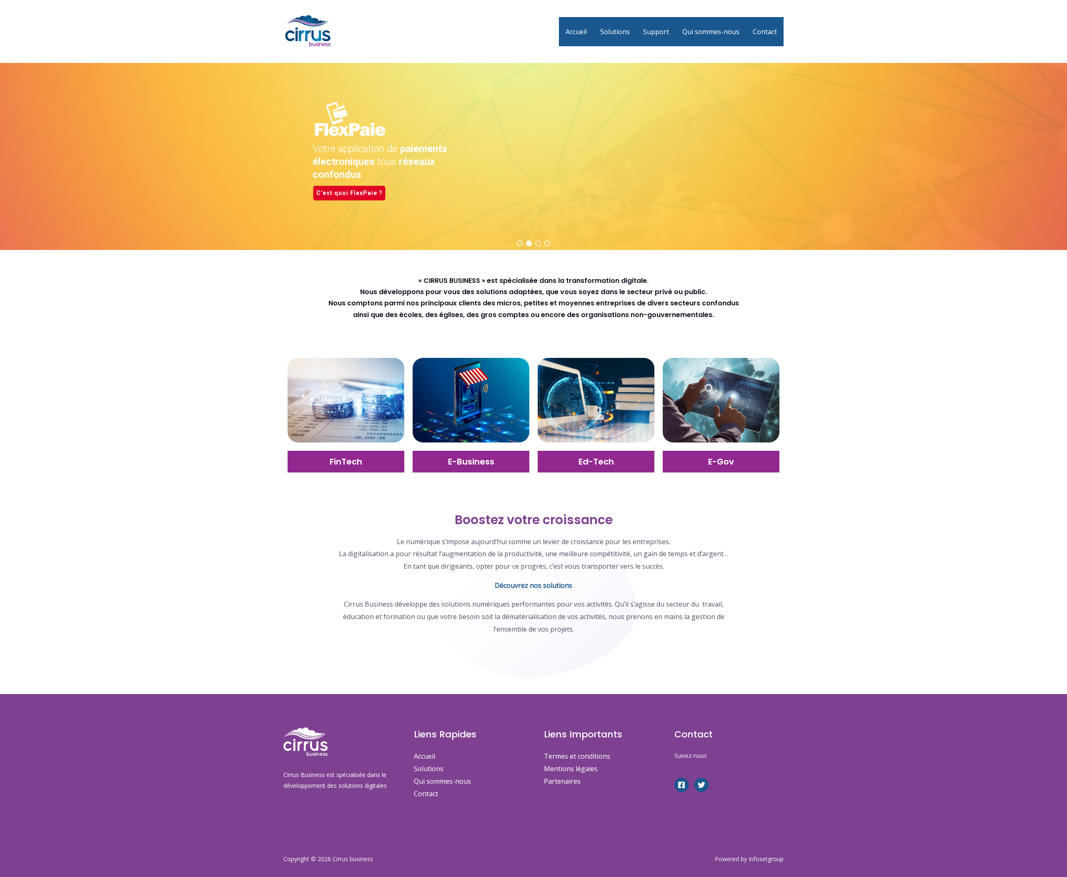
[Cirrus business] (308, 30)
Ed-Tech (596, 461)
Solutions (615, 31)
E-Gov (721, 461)
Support (656, 31)
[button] (520, 243)
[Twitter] (701, 785)
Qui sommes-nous (710, 31)
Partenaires (562, 781)
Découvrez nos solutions (533, 585)
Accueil (576, 31)
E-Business (471, 461)
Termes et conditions (577, 756)
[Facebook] (681, 785)
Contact (765, 31)
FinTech (346, 461)
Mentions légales (571, 768)
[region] (533, 125)
